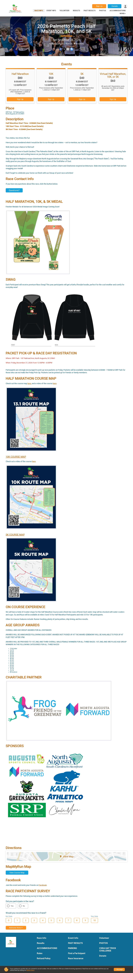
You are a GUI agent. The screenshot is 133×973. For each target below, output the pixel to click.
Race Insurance (75, 958)
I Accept (119, 969)
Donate (115, 6)
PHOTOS (102, 11)
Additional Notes (15, 928)
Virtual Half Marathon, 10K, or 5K (113, 75)
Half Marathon (20, 73)
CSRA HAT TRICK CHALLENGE (107, 949)
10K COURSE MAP (16, 456)
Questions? (14, 190)
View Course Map (16, 873)
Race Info (38, 11)
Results (76, 11)
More (122, 13)
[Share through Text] (71, 49)
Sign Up (99, 6)
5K (82, 73)
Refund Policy (43, 958)
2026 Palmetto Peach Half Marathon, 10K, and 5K (66, 28)
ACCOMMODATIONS (118, 11)
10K (51, 73)
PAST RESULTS (89, 11)
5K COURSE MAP (15, 534)
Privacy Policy (30, 970)
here (29, 383)
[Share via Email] (67, 49)
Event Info (51, 11)
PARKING (72, 948)
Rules (39, 953)
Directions (80, 44)
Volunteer (64, 11)
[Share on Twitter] (64, 49)
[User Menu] (125, 6)
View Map (68, 856)
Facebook (43, 885)
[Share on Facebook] (60, 49)
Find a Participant (76, 953)
